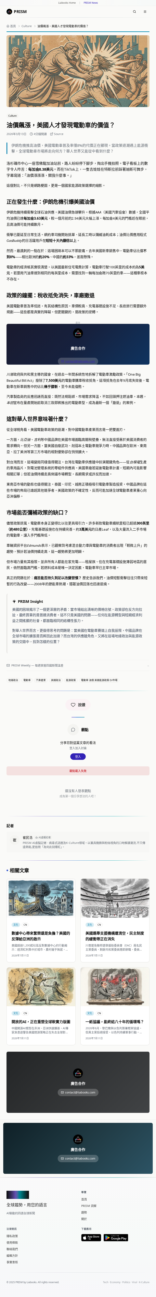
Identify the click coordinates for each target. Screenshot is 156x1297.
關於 (84, 1219)
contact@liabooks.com (80, 361)
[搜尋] (134, 11)
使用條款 (12, 1242)
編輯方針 (12, 1255)
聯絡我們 (12, 1249)
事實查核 (12, 1262)
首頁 (84, 1199)
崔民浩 (27, 837)
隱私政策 (12, 1236)
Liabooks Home (67, 2)
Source (58, 134)
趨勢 (84, 1212)
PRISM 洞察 (88, 1206)
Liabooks (32, 1282)
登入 (78, 756)
